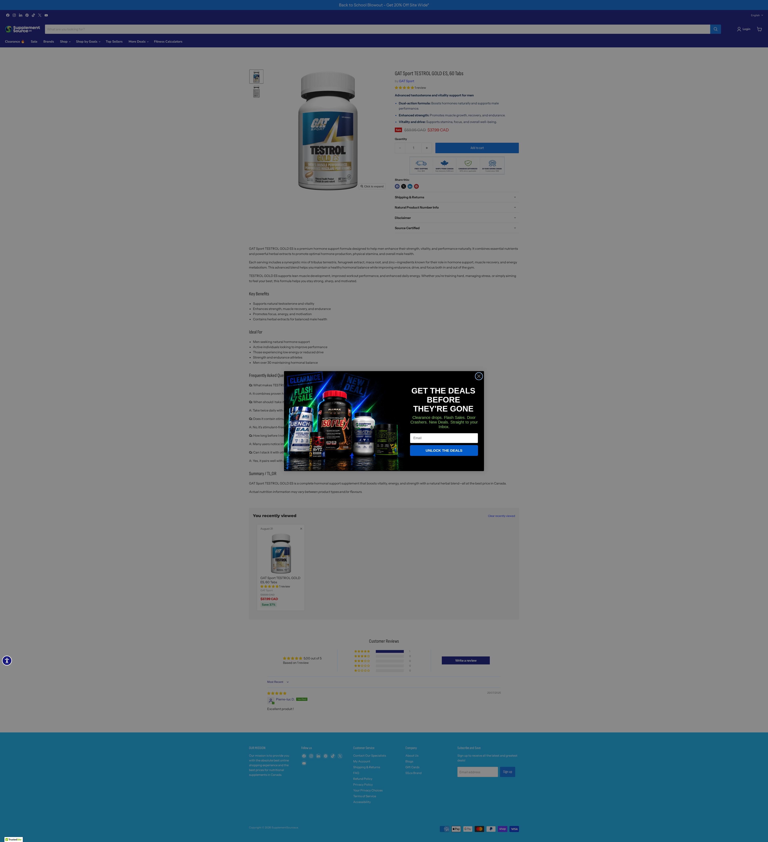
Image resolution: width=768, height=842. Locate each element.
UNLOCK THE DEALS (444, 450)
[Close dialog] (478, 376)
